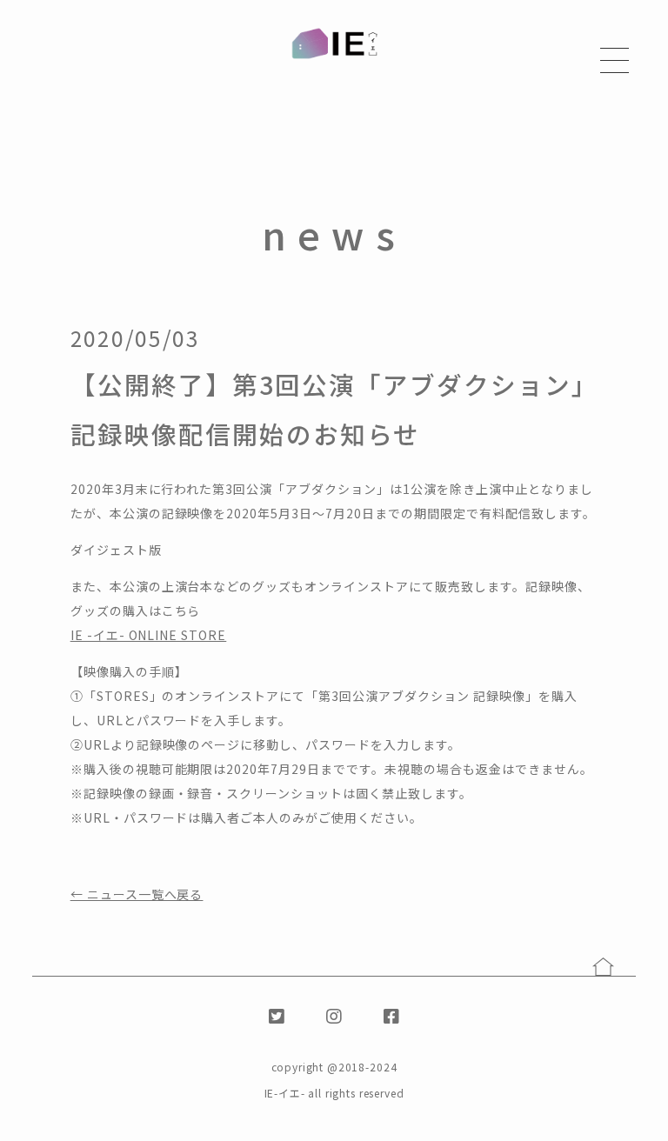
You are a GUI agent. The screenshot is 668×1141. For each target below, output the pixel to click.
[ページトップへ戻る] (603, 967)
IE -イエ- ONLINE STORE (148, 635)
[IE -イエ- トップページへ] (334, 44)
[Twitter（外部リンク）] (276, 1015)
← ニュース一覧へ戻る (137, 894)
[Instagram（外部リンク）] (334, 1015)
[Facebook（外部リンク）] (391, 1015)
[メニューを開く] (614, 60)
